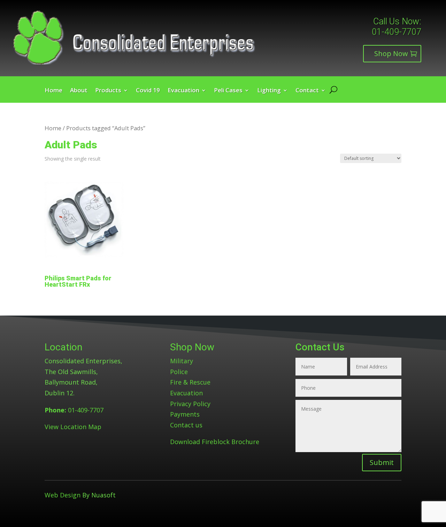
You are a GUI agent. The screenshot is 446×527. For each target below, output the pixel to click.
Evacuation (183, 91)
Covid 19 (148, 91)
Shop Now (391, 53)
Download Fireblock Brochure (214, 441)
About (78, 91)
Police (179, 371)
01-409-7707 (396, 32)
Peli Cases (228, 91)
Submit (382, 462)
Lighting (269, 91)
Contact (307, 91)
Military (181, 361)
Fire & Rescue (190, 382)
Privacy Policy (190, 404)
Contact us (186, 425)
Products (108, 91)
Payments (185, 414)
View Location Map (73, 427)
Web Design (62, 495)
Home (53, 91)
